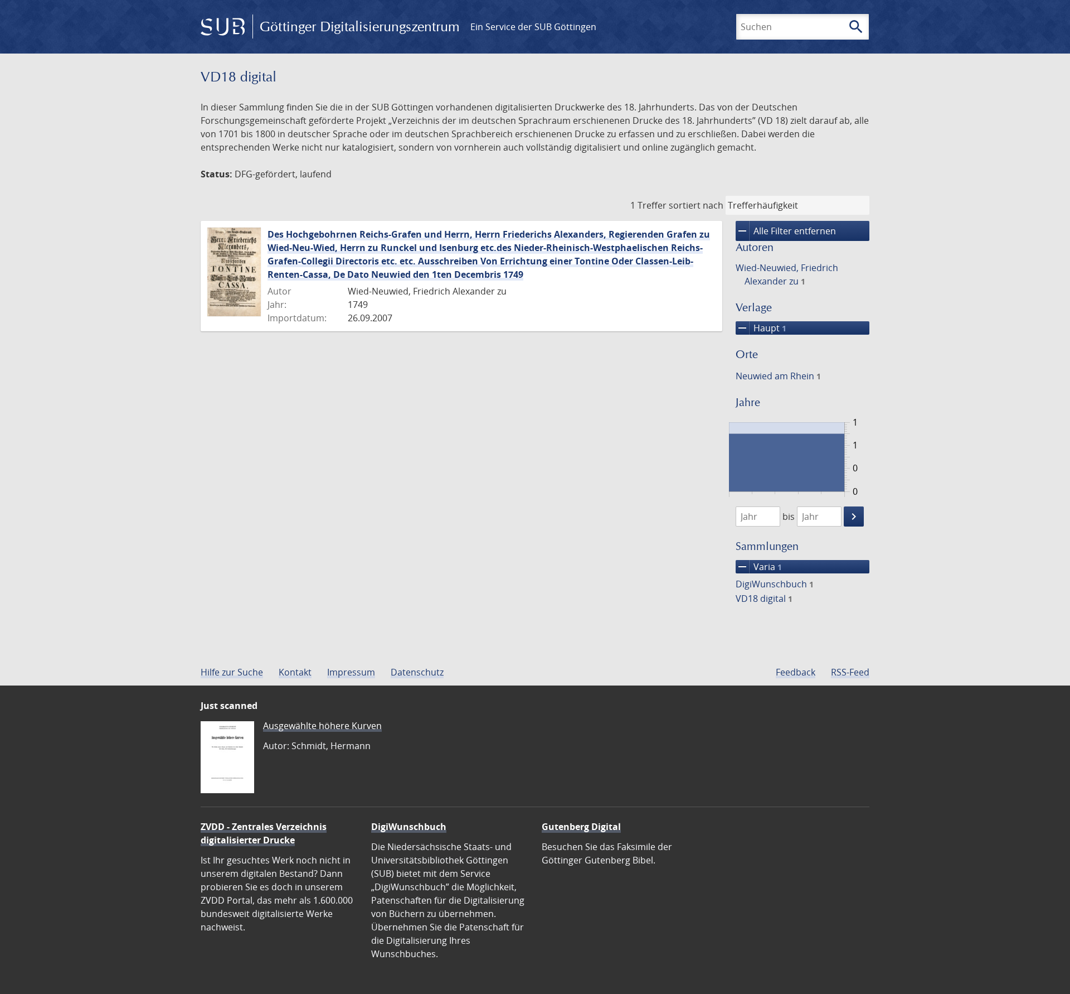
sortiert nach (696, 205)
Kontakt (295, 672)
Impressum (351, 672)
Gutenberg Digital (581, 827)
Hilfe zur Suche (232, 672)
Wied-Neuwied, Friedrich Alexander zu (787, 274)
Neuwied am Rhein (778, 376)
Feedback (795, 672)
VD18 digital (764, 598)
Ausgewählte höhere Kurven (322, 726)
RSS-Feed (850, 672)
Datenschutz (417, 672)
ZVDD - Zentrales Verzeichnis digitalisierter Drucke (264, 833)
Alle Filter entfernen (786, 231)
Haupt (761, 328)
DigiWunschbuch (775, 584)
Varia (759, 566)
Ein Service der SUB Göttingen (533, 27)
